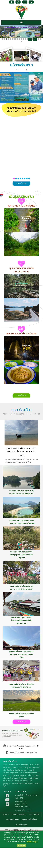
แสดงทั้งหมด (21, 183)
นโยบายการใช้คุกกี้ (31, 842)
